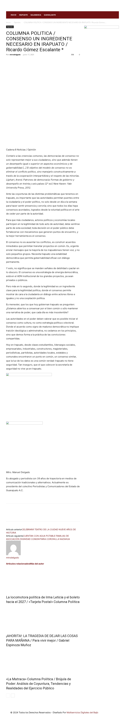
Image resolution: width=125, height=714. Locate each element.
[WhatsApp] (30, 61)
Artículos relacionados (18, 563)
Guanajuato (50, 15)
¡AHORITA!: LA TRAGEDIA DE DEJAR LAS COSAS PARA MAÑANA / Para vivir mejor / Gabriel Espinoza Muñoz (42, 640)
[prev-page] (8, 695)
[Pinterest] (23, 61)
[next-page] (13, 695)
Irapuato (23, 15)
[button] (115, 15)
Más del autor (37, 563)
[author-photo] (13, 554)
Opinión (17, 22)
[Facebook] (9, 61)
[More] (37, 61)
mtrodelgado (15, 54)
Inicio (13, 15)
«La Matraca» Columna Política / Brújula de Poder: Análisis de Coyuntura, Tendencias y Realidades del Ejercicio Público (38, 683)
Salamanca (35, 15)
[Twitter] (16, 61)
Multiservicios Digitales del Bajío (82, 712)
